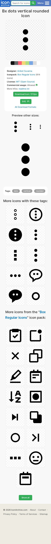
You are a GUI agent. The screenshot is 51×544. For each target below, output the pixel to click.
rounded (39, 191)
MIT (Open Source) (25, 81)
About (33, 510)
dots (16, 191)
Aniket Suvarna (24, 71)
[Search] (33, 3)
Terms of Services (28, 514)
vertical (27, 191)
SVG (24, 101)
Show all (25, 497)
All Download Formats (25, 107)
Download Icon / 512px (26, 94)
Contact (42, 510)
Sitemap (44, 514)
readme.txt (24, 89)
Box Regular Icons (26, 74)
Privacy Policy (10, 514)
